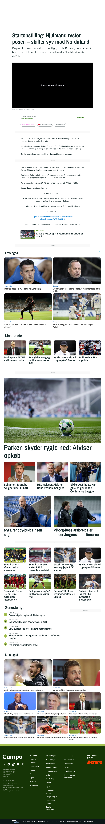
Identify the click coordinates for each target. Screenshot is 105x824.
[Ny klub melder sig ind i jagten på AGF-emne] (65, 347)
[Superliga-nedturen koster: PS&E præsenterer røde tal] (40, 555)
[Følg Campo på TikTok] (13, 764)
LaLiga (48, 775)
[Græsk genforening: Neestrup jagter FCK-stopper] (65, 555)
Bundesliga (50, 779)
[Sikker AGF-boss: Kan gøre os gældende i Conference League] (85, 472)
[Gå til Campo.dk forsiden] (12, 759)
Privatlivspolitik (69, 771)
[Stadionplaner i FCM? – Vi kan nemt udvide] (15, 347)
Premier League (51, 767)
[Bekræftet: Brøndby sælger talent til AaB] (19, 472)
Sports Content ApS (9, 771)
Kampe (32, 770)
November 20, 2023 (71, 224)
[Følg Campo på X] (22, 764)
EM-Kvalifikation (60, 125)
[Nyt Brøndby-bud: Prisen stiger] (27, 511)
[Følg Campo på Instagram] (4, 764)
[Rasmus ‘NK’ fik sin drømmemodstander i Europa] (65, 581)
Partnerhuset (14, 787)
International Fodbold (28, 125)
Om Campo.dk (69, 760)
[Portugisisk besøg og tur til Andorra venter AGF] (40, 347)
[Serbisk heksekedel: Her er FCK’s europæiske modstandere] (90, 581)
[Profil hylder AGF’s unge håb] (90, 347)
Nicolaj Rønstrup (27, 118)
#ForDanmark (67, 216)
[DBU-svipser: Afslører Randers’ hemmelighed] (52, 472)
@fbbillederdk (40, 216)
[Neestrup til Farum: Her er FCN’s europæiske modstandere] (15, 581)
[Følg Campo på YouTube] (18, 764)
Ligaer (32, 778)
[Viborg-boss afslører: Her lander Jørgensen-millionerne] (77, 511)
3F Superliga (50, 760)
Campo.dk (6, 769)
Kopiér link (80, 117)
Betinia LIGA (50, 764)
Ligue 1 (48, 787)
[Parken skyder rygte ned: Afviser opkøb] (52, 410)
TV (31, 774)
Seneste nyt (34, 766)
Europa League (51, 797)
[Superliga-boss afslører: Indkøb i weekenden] (15, 555)
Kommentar (34, 785)
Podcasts (33, 781)
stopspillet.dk (60, 821)
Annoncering (68, 756)
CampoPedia (68, 764)
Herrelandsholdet (46, 125)
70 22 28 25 (49, 821)
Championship (51, 771)
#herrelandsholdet (53, 216)
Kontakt (66, 767)
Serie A (48, 783)
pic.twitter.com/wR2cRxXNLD (52, 219)
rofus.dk (79, 821)
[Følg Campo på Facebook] (8, 764)
